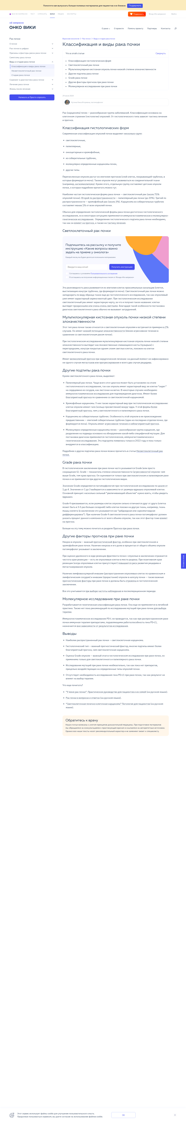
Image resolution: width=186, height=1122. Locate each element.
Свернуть (116, 53)
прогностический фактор (107, 541)
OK (123, 1115)
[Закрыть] (175, 1115)
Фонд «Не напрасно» (157, 14)
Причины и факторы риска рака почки (27, 53)
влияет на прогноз (84, 222)
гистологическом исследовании (135, 298)
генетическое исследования (81, 440)
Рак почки (14, 38)
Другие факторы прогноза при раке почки (91, 82)
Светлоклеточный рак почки (83, 65)
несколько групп (133, 133)
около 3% (114, 201)
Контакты (165, 28)
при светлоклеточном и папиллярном (142, 475)
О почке (13, 44)
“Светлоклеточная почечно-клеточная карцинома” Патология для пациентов (108, 703)
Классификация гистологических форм (89, 61)
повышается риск (127, 563)
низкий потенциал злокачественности (104, 330)
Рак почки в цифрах (19, 48)
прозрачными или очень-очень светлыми (95, 305)
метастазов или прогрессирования (100, 362)
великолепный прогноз (82, 358)
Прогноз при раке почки (126, 528)
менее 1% (80, 205)
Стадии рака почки (21, 75)
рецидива (146, 362)
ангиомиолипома (84, 184)
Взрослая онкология (71, 39)
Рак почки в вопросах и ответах (83, 697)
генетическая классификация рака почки (104, 604)
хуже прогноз (88, 475)
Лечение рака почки (19, 84)
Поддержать (138, 14)
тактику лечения (116, 222)
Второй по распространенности (98, 198)
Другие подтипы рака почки (83, 73)
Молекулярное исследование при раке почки (92, 86)
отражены (131, 580)
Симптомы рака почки (20, 57)
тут (114, 187)
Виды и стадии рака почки (22, 61)
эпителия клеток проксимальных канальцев (131, 287)
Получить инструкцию (122, 267)
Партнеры (152, 28)
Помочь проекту (135, 28)
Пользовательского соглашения (104, 273)
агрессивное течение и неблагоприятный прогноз (132, 423)
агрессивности (142, 471)
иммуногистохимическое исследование (87, 393)
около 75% (153, 194)
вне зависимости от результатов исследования (102, 626)
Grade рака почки (77, 78)
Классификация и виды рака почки (28, 66)
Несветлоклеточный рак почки (26, 70)
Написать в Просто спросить (32, 97)
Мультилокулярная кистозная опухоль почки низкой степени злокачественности (112, 69)
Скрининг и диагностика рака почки (26, 79)
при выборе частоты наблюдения (103, 591)
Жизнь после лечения (19, 89)
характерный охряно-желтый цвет (93, 298)
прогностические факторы (77, 580)
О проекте (119, 28)
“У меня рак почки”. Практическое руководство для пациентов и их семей (106, 691)
